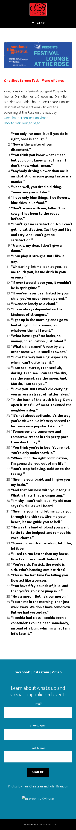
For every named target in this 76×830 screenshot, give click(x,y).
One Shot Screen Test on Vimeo (26, 118)
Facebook (22, 672)
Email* (38, 704)
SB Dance (38, 9)
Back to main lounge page (22, 123)
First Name (38, 726)
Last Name (38, 748)
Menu (41, 23)
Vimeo (57, 672)
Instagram (41, 672)
